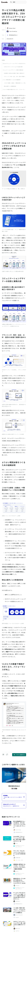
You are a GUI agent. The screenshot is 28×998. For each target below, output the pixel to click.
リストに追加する (20, 754)
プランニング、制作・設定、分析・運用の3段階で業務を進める (15, 76)
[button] (3, 754)
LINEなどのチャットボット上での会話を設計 (13, 66)
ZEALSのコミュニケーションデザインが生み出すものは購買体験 (14, 63)
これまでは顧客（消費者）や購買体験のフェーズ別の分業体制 (15, 83)
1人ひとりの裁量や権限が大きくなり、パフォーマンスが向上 (14, 89)
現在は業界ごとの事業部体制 (10, 86)
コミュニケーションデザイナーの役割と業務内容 (13, 70)
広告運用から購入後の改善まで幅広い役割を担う (14, 73)
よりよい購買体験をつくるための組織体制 (11, 79)
